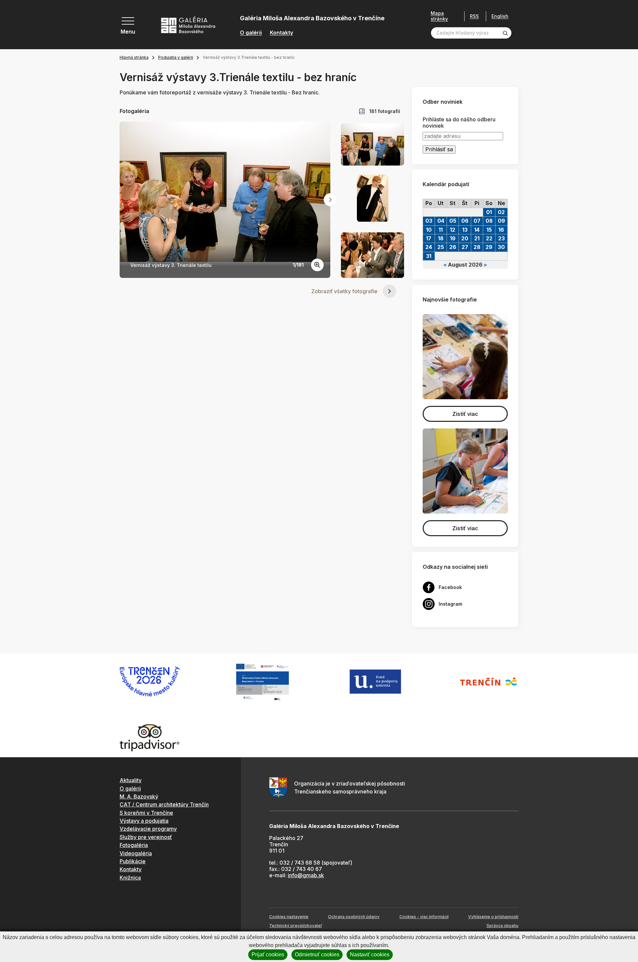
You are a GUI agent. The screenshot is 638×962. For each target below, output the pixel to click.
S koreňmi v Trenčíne (146, 812)
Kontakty (281, 33)
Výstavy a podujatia (144, 820)
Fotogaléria (134, 845)
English (499, 16)
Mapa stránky (439, 16)
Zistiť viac (465, 414)
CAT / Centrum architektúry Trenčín (164, 804)
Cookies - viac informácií (424, 916)
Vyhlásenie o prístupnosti (493, 916)
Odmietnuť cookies (317, 954)
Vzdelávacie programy (148, 828)
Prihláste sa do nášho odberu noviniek (459, 122)
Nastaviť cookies (369, 954)
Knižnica (130, 877)
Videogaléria (136, 853)
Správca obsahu (502, 925)
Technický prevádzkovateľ (295, 925)
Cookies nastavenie (288, 916)
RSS (474, 16)
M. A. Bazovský (139, 796)
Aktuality (131, 780)
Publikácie (133, 861)
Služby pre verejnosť (146, 837)
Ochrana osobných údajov (353, 916)
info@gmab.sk (306, 875)
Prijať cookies (268, 954)
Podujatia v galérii (175, 57)
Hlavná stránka (134, 57)
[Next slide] (330, 199)
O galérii (251, 33)
